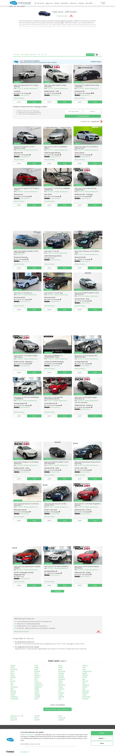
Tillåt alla (102, 733)
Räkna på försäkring (19, 98)
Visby (83, 683)
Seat (18, 6)
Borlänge (13, 677)
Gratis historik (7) (85, 303)
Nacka (60, 669)
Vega (83, 679)
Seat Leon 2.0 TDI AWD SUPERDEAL (56, 566)
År (45, 54)
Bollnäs (12, 675)
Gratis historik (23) (55, 259)
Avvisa (102, 743)
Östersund (85, 698)
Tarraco (60, 717)
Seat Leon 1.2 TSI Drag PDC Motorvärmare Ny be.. (53, 398)
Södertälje (61, 696)
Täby (83, 667)
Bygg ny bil (49, 3)
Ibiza (35, 719)
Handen (12, 694)
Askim (12, 673)
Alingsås (12, 665)
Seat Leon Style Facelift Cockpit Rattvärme (55, 86)
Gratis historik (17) (55, 575)
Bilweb (11, 6)
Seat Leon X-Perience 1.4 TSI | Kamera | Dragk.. (24, 147)
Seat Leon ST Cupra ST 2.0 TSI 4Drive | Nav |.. (26, 189)
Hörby (36, 665)
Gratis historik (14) (55, 95)
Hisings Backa (14, 698)
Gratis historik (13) (25, 301)
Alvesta (12, 667)
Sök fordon (40, 3)
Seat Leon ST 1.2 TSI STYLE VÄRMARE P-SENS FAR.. (57, 189)
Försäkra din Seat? (62, 16)
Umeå (84, 669)
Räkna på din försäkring (21, 631)
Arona (12, 719)
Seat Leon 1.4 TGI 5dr (51, 251)
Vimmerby (85, 681)
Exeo (35, 717)
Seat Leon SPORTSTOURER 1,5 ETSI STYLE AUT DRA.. (26, 252)
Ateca (36, 715)
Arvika (12, 671)
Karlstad (36, 677)
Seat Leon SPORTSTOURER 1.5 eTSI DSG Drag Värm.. (56, 462)
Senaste (23, 54)
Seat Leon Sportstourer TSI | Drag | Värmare (26, 86)
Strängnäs (61, 692)
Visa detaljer (23, 752)
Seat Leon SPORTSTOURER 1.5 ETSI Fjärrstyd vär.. (87, 293)
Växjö (83, 689)
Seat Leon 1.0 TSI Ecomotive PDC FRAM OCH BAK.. (86, 356)
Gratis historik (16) (86, 261)
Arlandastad (13, 669)
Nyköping (61, 673)
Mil (42, 54)
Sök (15, 6)
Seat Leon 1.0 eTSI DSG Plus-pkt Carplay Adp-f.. (86, 189)
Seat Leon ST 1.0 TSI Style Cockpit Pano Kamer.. (25, 356)
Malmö (36, 698)
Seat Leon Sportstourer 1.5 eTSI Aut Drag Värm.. (26, 504)
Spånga (60, 687)
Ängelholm (85, 692)
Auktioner (73, 3)
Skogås (60, 681)
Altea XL (12, 718)
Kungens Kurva (38, 685)
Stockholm (61, 689)
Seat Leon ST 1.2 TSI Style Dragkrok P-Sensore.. (88, 504)
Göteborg (13, 690)
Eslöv (11, 683)
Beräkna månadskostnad (30, 88)
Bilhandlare (64, 3)
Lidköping (37, 694)
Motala (60, 665)
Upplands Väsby (86, 671)
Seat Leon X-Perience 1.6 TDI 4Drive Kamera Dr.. (26, 462)
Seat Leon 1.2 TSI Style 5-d (23, 293)
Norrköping (61, 671)
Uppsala (84, 673)
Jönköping (37, 671)
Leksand (36, 690)
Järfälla (36, 669)
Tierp (59, 698)
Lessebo (36, 692)
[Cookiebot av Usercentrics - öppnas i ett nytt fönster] (10, 752)
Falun (11, 685)
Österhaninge (86, 696)
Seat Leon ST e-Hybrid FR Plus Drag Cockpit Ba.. (87, 86)
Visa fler (57, 591)
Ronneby (61, 675)
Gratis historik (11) (25, 95)
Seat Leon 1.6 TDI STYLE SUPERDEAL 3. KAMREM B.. (26, 398)
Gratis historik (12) (86, 198)
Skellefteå (61, 677)
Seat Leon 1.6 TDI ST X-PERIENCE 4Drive (55, 147)
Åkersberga (85, 690)
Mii (59, 715)
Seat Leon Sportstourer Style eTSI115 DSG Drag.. (87, 462)
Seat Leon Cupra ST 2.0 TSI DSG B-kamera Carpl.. (86, 147)
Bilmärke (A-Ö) (33, 54)
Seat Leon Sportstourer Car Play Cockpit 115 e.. (55, 504)
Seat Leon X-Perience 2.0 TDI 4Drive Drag (87, 252)
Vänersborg (85, 685)
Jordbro (36, 667)
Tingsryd (84, 665)
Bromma (12, 681)
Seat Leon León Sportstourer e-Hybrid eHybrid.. (27, 567)
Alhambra (13, 716)
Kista (35, 679)
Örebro (84, 694)
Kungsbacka (37, 687)
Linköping (37, 696)
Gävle (12, 689)
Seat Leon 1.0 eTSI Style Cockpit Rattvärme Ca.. (86, 398)
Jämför (19, 102)
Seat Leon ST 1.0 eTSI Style (53, 293)
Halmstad (13, 692)
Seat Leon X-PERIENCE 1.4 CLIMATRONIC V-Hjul (53, 356)
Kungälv (36, 689)
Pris (39, 54)
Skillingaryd (61, 679)
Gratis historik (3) (25, 261)
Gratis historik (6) (55, 301)
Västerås (84, 687)
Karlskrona (37, 675)
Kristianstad (37, 683)
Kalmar (36, 673)
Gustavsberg (14, 687)
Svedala (60, 694)
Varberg (84, 677)
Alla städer (89, 3)
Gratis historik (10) (25, 472)
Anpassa (101, 738)
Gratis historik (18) (86, 156)
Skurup (60, 683)
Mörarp (60, 667)
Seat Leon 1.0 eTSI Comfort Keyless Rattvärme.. (87, 567)
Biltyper (81, 3)
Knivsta (36, 681)
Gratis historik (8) (55, 472)
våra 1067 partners (29, 734)
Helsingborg (14, 696)
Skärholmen (61, 685)
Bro (11, 679)
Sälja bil (56, 3)
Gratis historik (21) (25, 198)
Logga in (103, 3)
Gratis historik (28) (55, 198)
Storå (59, 690)
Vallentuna (85, 675)
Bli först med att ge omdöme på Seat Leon (57, 709)
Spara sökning (90, 54)
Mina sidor (103, 2)
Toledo (60, 719)
